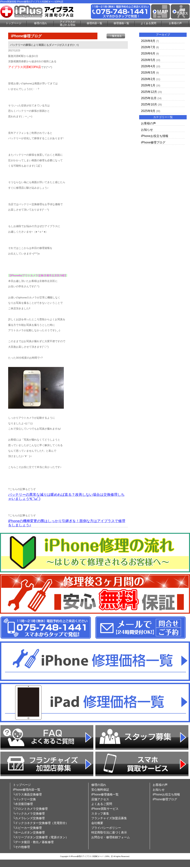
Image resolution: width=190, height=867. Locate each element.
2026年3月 (148, 72)
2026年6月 (148, 53)
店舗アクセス (100, 799)
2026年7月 (148, 47)
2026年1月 (148, 85)
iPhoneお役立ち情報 (154, 136)
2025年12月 (149, 91)
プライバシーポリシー (106, 827)
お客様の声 (175, 23)
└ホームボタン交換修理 (29, 832)
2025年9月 (148, 110)
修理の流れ (40, 23)
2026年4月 (148, 66)
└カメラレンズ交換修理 (29, 818)
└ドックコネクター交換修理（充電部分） (40, 823)
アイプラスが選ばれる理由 (67, 23)
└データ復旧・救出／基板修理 (33, 842)
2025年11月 (149, 98)
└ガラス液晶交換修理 (27, 794)
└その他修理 (21, 846)
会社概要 (97, 823)
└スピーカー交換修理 (27, 827)
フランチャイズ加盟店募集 (109, 818)
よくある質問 (148, 23)
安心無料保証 (100, 789)
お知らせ (147, 129)
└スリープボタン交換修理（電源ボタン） (40, 837)
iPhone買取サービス (105, 808)
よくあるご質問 (101, 803)
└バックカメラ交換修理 (29, 813)
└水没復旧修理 (23, 803)
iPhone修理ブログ (153, 142)
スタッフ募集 (100, 813)
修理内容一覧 (94, 23)
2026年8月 (148, 40)
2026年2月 (148, 79)
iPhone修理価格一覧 (105, 794)
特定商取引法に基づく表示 (109, 832)
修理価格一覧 (121, 23)
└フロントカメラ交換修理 (30, 808)
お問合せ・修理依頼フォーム (110, 837)
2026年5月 (148, 60)
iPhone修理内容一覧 (26, 789)
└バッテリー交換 (24, 799)
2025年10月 (149, 104)
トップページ (13, 23)
